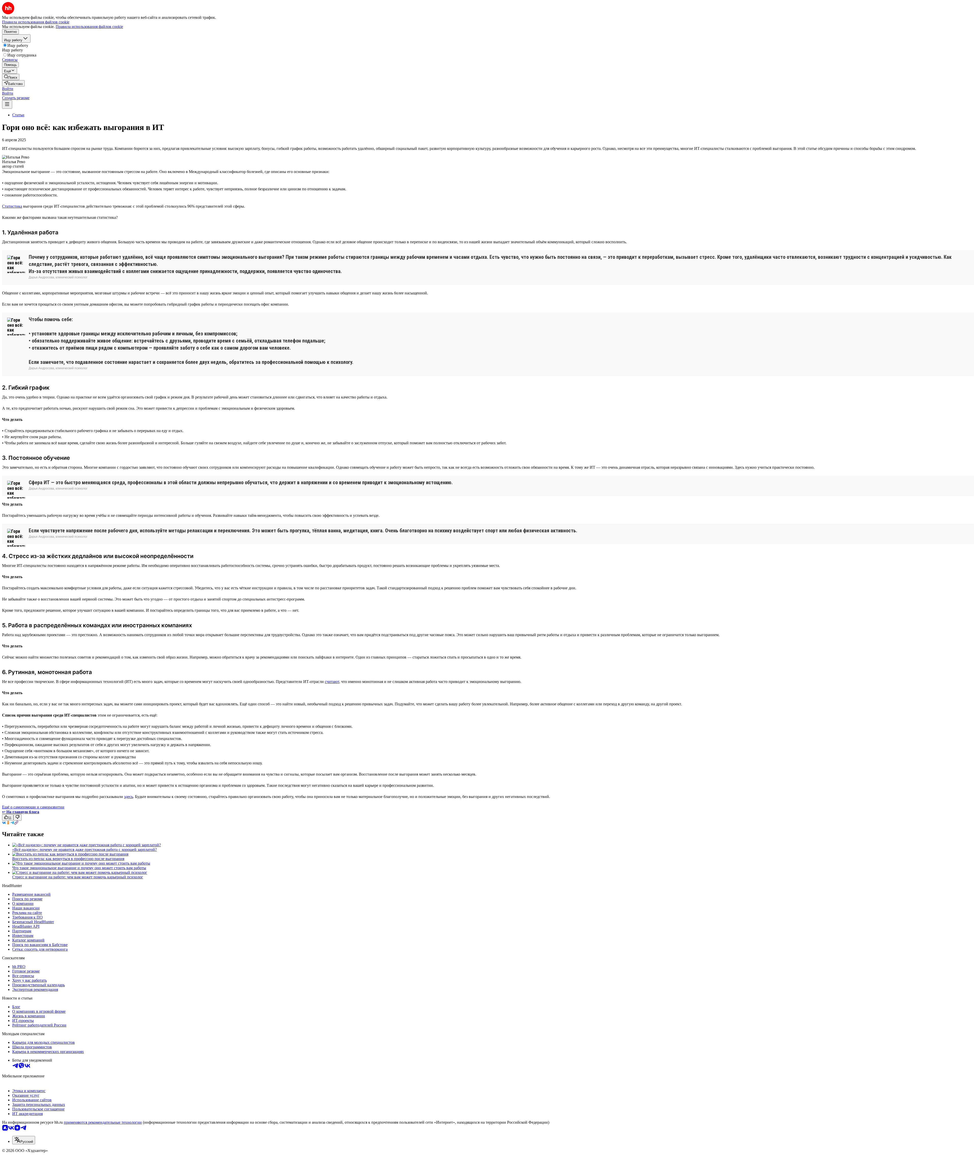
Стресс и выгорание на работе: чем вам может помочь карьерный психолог (77, 877)
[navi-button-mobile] (7, 104)
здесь (128, 796)
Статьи (18, 115)
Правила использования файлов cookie (89, 26)
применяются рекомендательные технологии (103, 1122)
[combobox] (23, 1140)
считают (332, 681)
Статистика (12, 206)
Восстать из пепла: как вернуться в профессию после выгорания (68, 859)
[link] (10, 77)
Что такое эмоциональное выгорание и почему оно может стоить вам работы (79, 868)
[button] (7, 89)
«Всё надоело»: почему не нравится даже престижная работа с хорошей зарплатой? (84, 849)
